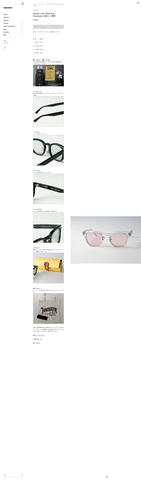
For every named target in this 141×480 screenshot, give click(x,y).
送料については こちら (38, 335)
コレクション (41, 4)
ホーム (34, 4)
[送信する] (22, 475)
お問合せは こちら (37, 339)
